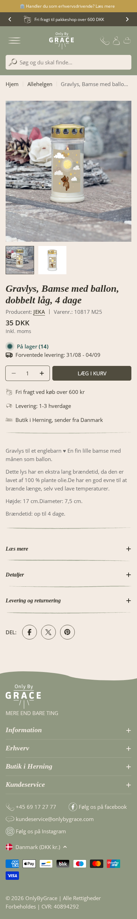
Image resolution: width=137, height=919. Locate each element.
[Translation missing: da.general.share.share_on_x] (48, 632)
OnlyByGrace (41, 898)
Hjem (12, 83)
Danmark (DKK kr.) (37, 846)
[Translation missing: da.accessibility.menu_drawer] (14, 40)
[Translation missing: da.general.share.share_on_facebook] (29, 632)
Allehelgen (39, 83)
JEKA (39, 311)
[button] (10, 19)
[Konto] (116, 40)
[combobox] (68, 62)
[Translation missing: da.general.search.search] (12, 62)
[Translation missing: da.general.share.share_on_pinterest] (67, 632)
